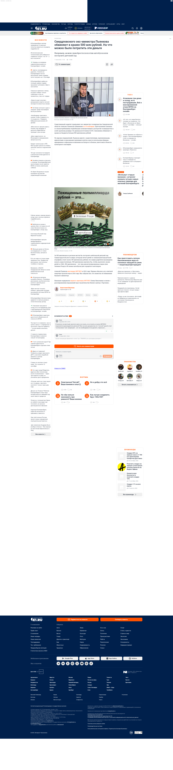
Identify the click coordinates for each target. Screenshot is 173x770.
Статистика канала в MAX (39, 651)
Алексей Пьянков (61, 295)
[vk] (63, 663)
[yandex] (86, 663)
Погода (63, 24)
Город (58, 636)
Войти (60, 356)
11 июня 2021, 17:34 (59, 59)
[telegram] (58, 663)
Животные (60, 645)
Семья (102, 648)
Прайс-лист (34, 630)
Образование (84, 648)
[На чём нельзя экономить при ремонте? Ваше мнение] (58, 398)
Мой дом (83, 639)
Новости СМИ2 (59, 368)
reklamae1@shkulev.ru (117, 706)
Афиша (88, 24)
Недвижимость (36, 24)
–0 (111, 331)
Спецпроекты (124, 642)
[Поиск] (132, 28)
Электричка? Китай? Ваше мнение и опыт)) (71, 383)
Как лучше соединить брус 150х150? (100, 396)
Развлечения (104, 642)
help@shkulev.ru (42, 724)
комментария (64, 64)
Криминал (83, 630)
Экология (123, 636)
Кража (95, 295)
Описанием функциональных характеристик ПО (100, 716)
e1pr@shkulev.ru (111, 711)
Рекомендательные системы (95, 726)
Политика (103, 633)
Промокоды (46, 24)
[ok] (68, 663)
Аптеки (94, 24)
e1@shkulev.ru (50, 721)
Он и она (103, 628)
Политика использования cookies (96, 723)
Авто (58, 628)
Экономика (124, 639)
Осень (102, 630)
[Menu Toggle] (32, 28)
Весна (58, 633)
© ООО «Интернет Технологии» (39, 732)
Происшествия (105, 636)
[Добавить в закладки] (107, 64)
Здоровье (60, 648)
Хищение (71, 295)
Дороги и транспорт (63, 639)
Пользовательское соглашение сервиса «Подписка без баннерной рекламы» (107, 728)
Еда (58, 642)
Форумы (70, 24)
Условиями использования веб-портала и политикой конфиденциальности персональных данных (113, 717)
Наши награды (35, 636)
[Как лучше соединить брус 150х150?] (87, 398)
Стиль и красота (125, 630)
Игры (118, 24)
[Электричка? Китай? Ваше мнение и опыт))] (58, 386)
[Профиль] (141, 28)
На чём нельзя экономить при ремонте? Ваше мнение (71, 397)
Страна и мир (124, 633)
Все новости (41, 40)
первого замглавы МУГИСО (80, 281)
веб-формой (60, 724)
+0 (106, 331)
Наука (82, 642)
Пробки (78, 28)
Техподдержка (35, 642)
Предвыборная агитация (38, 648)
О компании (34, 633)
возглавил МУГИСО (75, 271)
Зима (81, 628)
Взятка (88, 295)
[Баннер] (37, 33)
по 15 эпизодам (88, 126)
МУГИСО (80, 295)
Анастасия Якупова (67, 288)
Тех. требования (36, 645)
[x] (77, 663)
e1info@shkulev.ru (71, 722)
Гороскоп (102, 24)
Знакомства (56, 24)
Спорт (122, 628)
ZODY (123, 24)
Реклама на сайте (36, 628)
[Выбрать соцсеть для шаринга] (112, 64)
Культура (83, 633)
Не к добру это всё (98, 382)
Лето (81, 636)
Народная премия (126, 645)
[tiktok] (91, 663)
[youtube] (82, 663)
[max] (72, 663)
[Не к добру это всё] (87, 386)
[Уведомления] (137, 28)
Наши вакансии (36, 639)
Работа (102, 639)
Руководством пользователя (95, 714)
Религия (103, 645)
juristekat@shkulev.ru (36, 723)
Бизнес (59, 630)
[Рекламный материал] (101, 28)
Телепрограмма (79, 24)
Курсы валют (111, 24)
